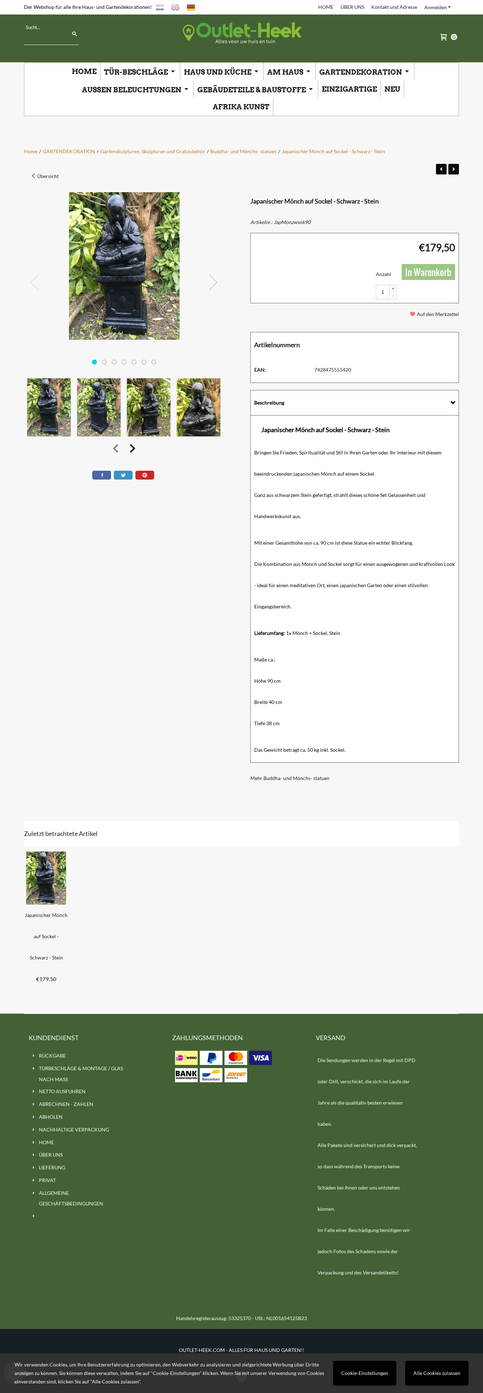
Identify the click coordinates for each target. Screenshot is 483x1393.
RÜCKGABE (52, 1056)
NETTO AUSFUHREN (62, 1091)
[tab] (354, 402)
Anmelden (435, 7)
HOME (325, 7)
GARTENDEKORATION (361, 72)
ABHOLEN (51, 1117)
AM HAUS (286, 72)
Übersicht (47, 176)
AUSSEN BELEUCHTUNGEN (132, 90)
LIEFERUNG (52, 1167)
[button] (94, 362)
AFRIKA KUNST (241, 107)
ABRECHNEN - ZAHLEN (66, 1104)
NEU (392, 89)
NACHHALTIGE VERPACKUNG (74, 1130)
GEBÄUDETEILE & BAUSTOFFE (252, 90)
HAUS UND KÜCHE (218, 72)
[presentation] (35, 283)
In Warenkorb (428, 272)
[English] (175, 7)
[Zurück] (441, 169)
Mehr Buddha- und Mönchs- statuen (290, 778)
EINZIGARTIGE (349, 89)
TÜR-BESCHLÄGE (136, 72)
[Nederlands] (160, 7)
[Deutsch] (191, 7)
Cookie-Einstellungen (364, 1373)
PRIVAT (47, 1180)
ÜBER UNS (352, 7)
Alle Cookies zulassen (436, 1373)
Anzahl (383, 274)
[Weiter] (453, 169)
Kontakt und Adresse (394, 7)
